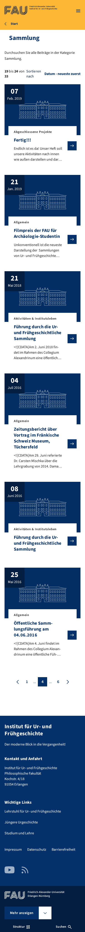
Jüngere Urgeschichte (21, 822)
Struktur (19, 927)
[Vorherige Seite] (17, 681)
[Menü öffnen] (78, 11)
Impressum (13, 849)
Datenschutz (36, 849)
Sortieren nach (33, 74)
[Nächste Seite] (67, 681)
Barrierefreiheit (63, 849)
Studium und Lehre (19, 833)
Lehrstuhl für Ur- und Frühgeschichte (33, 811)
